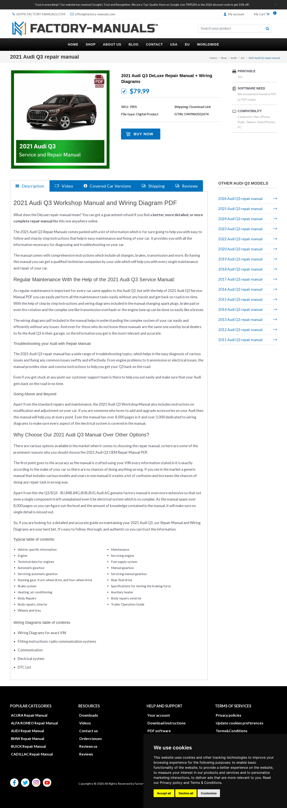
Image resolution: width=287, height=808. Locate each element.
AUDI (234, 57)
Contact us (88, 731)
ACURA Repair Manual (29, 715)
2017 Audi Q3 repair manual (240, 279)
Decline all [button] (186, 793)
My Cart (264, 14)
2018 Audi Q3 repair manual (240, 269)
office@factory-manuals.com (94, 14)
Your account (158, 715)
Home (213, 57)
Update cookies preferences (239, 723)
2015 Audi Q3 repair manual (240, 299)
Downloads (88, 715)
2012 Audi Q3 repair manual (240, 329)
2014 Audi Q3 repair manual (240, 309)
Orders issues (90, 738)
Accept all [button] (164, 793)
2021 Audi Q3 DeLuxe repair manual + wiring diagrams (166, 78)
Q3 (242, 57)
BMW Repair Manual (27, 738)
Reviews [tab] (189, 185)
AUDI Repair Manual (27, 731)
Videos (85, 723)
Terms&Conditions (231, 731)
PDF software (159, 731)
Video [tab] (67, 185)
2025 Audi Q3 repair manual (240, 208)
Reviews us (88, 746)
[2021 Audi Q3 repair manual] (60, 119)
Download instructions (166, 723)
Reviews (86, 754)
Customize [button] (209, 793)
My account (235, 14)
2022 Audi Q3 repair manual (240, 239)
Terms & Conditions (205, 782)
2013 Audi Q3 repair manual (240, 319)
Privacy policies (228, 715)
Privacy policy (171, 782)
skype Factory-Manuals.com (40, 14)
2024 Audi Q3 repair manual (240, 219)
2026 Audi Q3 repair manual (240, 198)
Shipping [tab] (156, 185)
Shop (223, 57)
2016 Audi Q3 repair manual (240, 289)
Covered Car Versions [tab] (110, 185)
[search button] (267, 28)
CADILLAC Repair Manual (32, 754)
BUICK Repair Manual (28, 746)
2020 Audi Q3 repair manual (240, 249)
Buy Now (143, 134)
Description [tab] (32, 185)
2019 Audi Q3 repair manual (240, 259)
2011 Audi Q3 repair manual (240, 340)
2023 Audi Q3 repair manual (240, 229)
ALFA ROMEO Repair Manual (34, 723)
